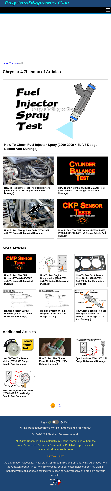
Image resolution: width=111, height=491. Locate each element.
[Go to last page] (71, 405)
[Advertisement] (55, 37)
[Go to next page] (65, 405)
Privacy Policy (55, 456)
